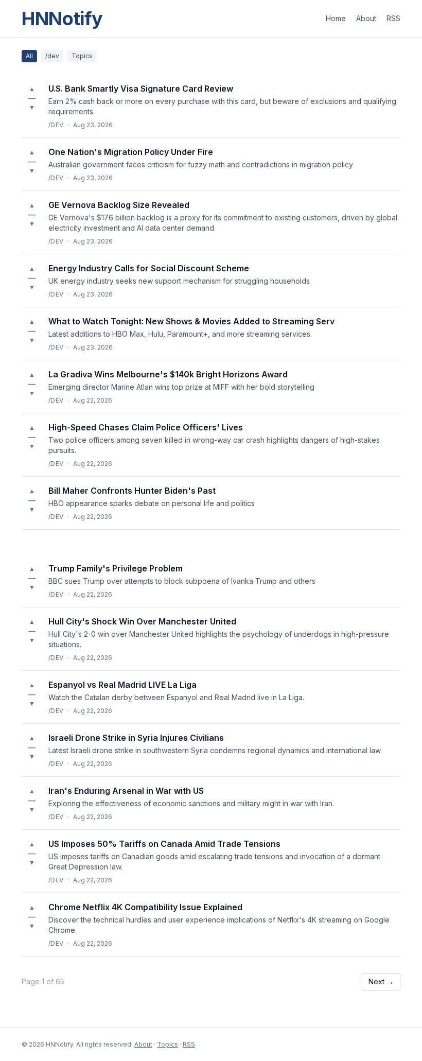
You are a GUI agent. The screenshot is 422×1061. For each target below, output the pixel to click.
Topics (82, 56)
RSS (393, 18)
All (29, 56)
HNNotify (62, 18)
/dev (52, 56)
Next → (381, 981)
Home (336, 18)
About (366, 18)
